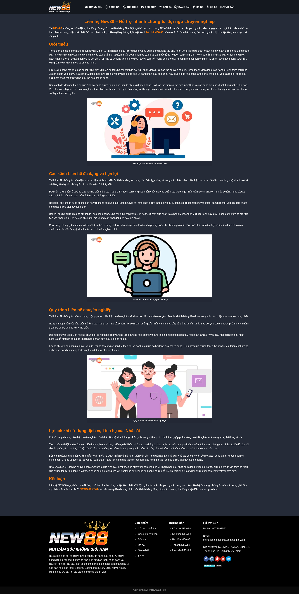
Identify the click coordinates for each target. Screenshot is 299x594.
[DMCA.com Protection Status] (212, 565)
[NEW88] (64, 7)
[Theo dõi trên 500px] (228, 559)
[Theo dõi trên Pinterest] (217, 559)
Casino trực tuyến (148, 534)
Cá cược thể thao (147, 528)
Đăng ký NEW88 (181, 528)
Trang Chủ (95, 7)
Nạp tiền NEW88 (181, 534)
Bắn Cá (167, 7)
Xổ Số (213, 7)
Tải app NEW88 (181, 545)
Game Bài (184, 7)
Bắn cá (142, 539)
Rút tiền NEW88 (181, 539)
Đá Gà (200, 7)
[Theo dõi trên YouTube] (222, 559)
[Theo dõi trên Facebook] (206, 559)
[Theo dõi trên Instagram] (211, 559)
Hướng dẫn (227, 7)
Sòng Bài (114, 7)
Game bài (143, 550)
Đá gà (141, 545)
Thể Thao (132, 7)
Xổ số (141, 556)
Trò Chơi (150, 7)
